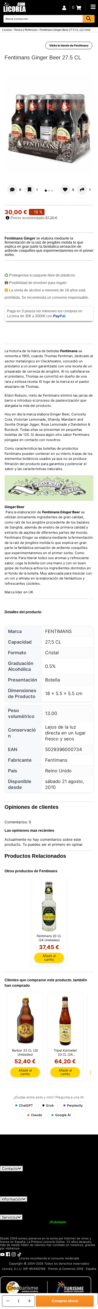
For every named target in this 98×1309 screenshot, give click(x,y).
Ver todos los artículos (23, 1163)
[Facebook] (8, 1254)
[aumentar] (29, 1301)
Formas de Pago (82, 1208)
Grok (50, 1105)
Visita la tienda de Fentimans (68, 45)
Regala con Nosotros (34, 1226)
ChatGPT (26, 1105)
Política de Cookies (20, 1212)
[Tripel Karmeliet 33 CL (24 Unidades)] (65, 1020)
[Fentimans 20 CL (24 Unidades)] (49, 906)
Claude (36, 1115)
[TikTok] (19, 1254)
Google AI (63, 1115)
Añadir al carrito (49, 957)
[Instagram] (13, 1254)
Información (12, 1199)
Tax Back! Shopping (75, 1226)
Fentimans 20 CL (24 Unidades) (49, 938)
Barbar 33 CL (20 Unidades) (25, 1052)
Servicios (10, 1217)
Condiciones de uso (20, 1204)
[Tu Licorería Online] (14, 7)
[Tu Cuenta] (64, 7)
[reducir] (7, 1301)
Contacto (10, 1168)
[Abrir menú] (93, 7)
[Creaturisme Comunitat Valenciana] (45, 1287)
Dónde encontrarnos (58, 1212)
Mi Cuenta (12, 1222)
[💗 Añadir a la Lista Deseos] (29, 190)
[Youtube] (2, 1254)
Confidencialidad (55, 1204)
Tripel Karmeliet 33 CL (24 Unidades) (65, 1052)
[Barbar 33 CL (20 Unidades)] (25, 1020)
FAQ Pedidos (52, 1208)
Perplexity (75, 1105)
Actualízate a (46, 1222)
